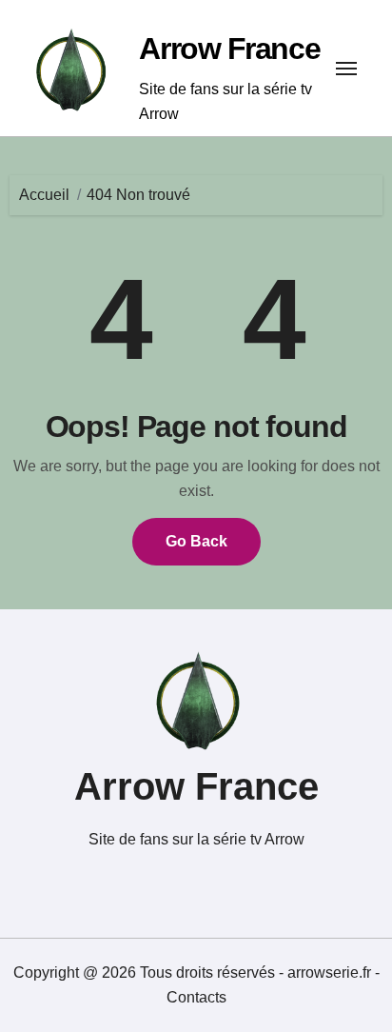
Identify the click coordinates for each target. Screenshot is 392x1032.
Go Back (196, 541)
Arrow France (229, 48)
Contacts (196, 997)
